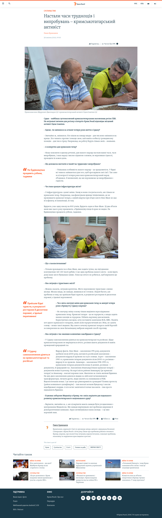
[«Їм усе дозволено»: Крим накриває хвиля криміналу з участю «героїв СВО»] (20, 476)
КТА (142, 4)
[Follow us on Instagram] (104, 498)
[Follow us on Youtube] (93, 498)
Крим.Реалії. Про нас (55, 497)
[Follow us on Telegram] (99, 498)
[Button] (94, 44)
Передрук (51, 501)
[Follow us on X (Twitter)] (88, 498)
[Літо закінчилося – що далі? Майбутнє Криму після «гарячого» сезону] (20, 464)
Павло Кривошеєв (51, 33)
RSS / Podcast (18, 510)
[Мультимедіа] (148, 3)
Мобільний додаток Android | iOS (26, 505)
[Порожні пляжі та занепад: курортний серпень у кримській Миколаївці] (66, 464)
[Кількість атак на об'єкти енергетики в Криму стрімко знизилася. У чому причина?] (113, 476)
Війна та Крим (35, 461)
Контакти (51, 505)
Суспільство (50, 11)
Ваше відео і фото (20, 497)
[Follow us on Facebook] (83, 498)
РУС (135, 4)
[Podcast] (114, 498)
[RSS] (109, 498)
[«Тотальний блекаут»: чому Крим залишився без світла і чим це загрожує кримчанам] (113, 464)
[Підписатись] (120, 498)
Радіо (15, 501)
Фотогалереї (80, 461)
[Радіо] (155, 3)
